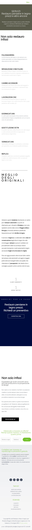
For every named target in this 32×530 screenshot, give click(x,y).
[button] (16, 335)
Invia (27, 439)
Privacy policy (23, 523)
